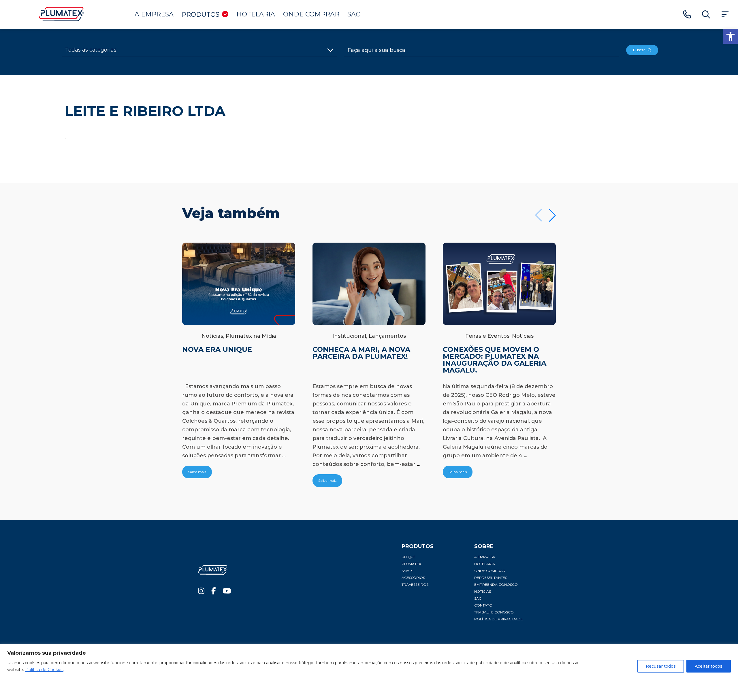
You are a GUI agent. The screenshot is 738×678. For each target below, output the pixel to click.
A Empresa (154, 14)
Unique (409, 557)
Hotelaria (255, 14)
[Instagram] (201, 592)
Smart (408, 571)
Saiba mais (197, 472)
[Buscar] (706, 14)
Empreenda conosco (496, 584)
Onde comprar (311, 14)
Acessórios (413, 577)
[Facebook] (213, 592)
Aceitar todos (708, 666)
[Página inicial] (61, 19)
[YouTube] (227, 592)
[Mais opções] (725, 14)
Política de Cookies (44, 669)
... (284, 455)
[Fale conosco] (686, 14)
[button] (730, 36)
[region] (369, 661)
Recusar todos (661, 666)
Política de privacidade (498, 619)
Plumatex (411, 564)
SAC (353, 14)
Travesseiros (415, 584)
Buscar (640, 50)
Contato (483, 605)
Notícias (482, 591)
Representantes (490, 577)
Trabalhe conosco (494, 612)
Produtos (200, 14)
